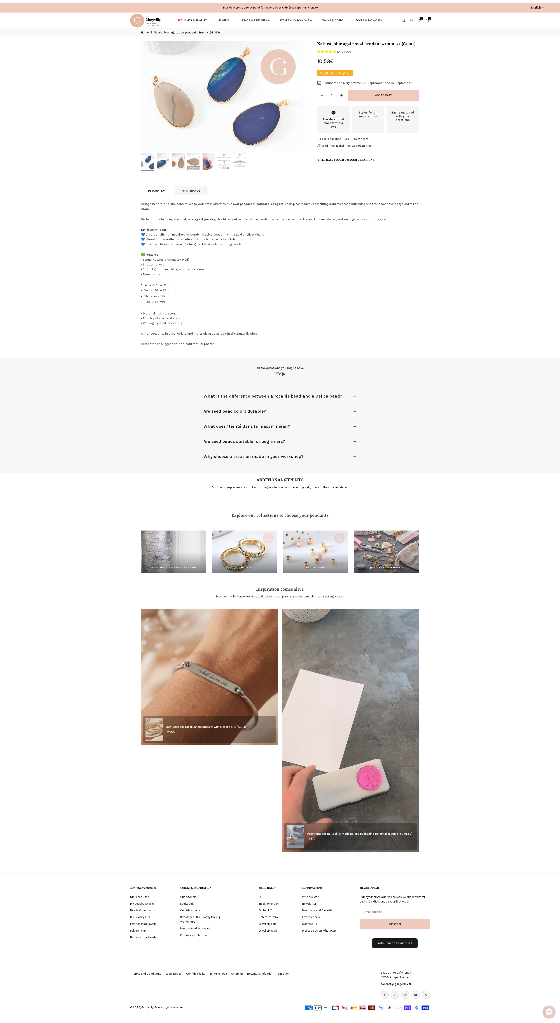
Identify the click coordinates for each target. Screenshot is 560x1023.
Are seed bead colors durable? (234, 411)
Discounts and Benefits (317, 910)
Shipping (237, 973)
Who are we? (310, 897)
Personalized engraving (195, 928)
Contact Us (309, 923)
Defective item (268, 917)
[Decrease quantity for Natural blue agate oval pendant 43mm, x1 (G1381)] (321, 95)
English (536, 7)
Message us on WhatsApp (319, 930)
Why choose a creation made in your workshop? (253, 456)
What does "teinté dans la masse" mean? (246, 426)
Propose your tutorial (193, 935)
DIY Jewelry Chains (142, 903)
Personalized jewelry (143, 923)
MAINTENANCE (190, 190)
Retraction (282, 973)
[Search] (404, 20)
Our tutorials (188, 897)
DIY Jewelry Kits (140, 917)
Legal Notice (174, 973)
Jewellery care (268, 923)
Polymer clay (138, 930)
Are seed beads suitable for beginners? (244, 441)
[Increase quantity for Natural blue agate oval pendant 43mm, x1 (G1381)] (341, 95)
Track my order (268, 903)
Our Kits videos (190, 910)
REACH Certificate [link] (356, 139)
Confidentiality (195, 973)
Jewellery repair (268, 930)
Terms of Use (218, 973)
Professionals (311, 917)
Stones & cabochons (294, 20)
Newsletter (309, 903)
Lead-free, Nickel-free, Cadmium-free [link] (347, 145)
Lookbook (187, 903)
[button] (294, 96)
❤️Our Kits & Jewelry (192, 20)
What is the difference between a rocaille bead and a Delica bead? (272, 396)
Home (145, 32)
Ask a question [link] (331, 139)
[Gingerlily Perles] (146, 20)
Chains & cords (333, 20)
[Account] (411, 20)
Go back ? (265, 910)
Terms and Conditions (146, 973)
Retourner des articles (394, 943)
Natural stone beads (143, 937)
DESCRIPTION (157, 190)
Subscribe (394, 924)
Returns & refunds (259, 973)
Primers (224, 20)
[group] (223, 96)
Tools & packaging (369, 20)
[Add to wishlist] (549, 992)
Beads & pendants (254, 20)
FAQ (261, 897)
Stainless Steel (140, 897)
